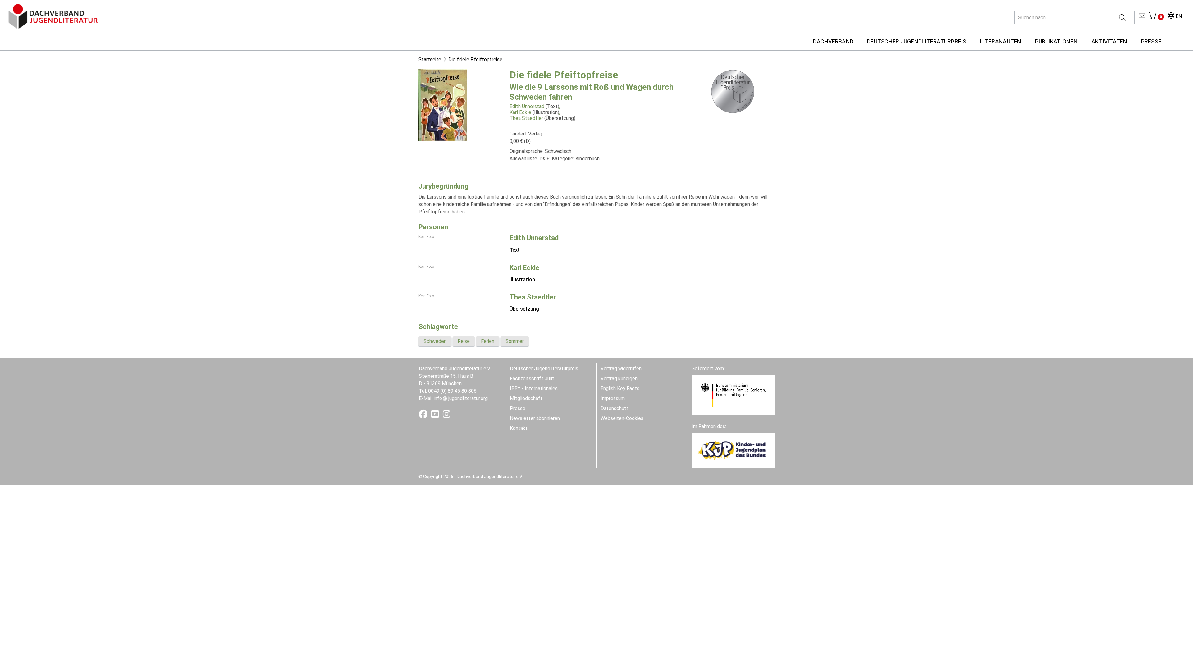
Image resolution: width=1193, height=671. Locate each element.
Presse (517, 408)
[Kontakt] (1142, 16)
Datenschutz (615, 408)
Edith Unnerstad (527, 106)
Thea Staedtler (526, 118)
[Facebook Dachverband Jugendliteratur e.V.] (424, 415)
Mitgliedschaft (526, 398)
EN (1178, 16)
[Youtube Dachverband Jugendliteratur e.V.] (435, 415)
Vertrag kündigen (619, 378)
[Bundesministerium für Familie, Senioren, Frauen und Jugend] (733, 395)
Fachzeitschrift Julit (532, 378)
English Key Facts (620, 388)
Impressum (613, 398)
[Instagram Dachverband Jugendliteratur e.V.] (446, 415)
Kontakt (519, 428)
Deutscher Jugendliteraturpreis (544, 369)
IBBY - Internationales (534, 388)
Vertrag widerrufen (621, 369)
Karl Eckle (520, 112)
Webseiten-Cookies (622, 418)
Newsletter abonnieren (535, 418)
